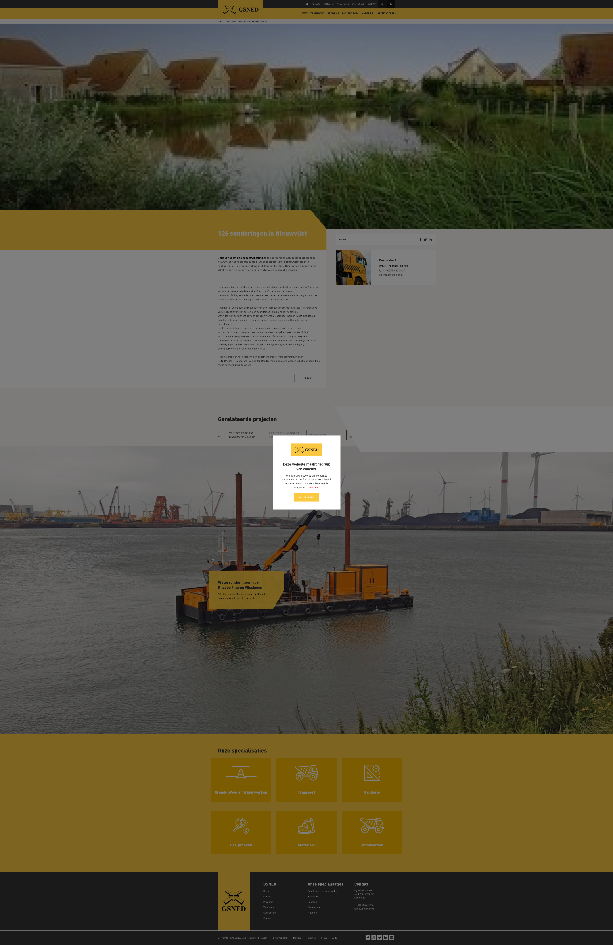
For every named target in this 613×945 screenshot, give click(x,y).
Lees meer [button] (313, 487)
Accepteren (307, 497)
